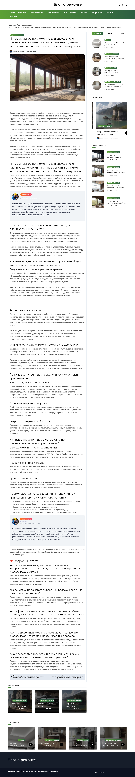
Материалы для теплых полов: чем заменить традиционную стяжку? (114, 87)
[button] (125, 121)
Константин (100, 138)
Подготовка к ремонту (17, 35)
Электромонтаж (96, 13)
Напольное (84, 13)
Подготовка (22, 13)
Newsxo (43, 771)
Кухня (65, 13)
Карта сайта (99, 772)
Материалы (13, 16)
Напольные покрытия (111, 53)
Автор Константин (19, 51)
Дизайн (12, 13)
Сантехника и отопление (112, 81)
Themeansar (53, 771)
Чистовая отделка (53, 13)
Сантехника (110, 13)
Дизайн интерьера (113, 152)
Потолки (73, 13)
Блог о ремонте (67, 4)
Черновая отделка (36, 13)
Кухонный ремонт (110, 67)
